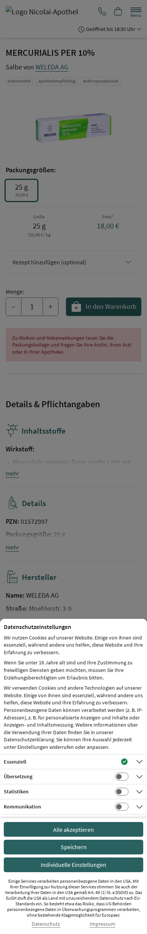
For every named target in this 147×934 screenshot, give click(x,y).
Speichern (74, 847)
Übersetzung (18, 776)
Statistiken (16, 791)
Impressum (102, 924)
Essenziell (15, 761)
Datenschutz (46, 924)
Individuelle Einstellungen (73, 864)
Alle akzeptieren (73, 829)
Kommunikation (22, 806)
